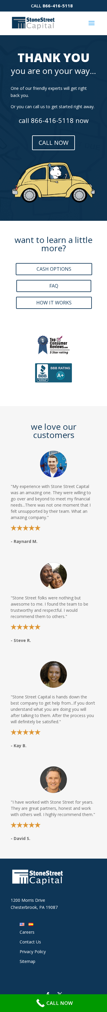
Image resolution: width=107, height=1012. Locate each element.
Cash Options (54, 269)
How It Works (54, 302)
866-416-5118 (58, 6)
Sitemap (27, 961)
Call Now (53, 143)
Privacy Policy (33, 951)
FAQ (53, 286)
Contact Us (30, 942)
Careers (27, 932)
